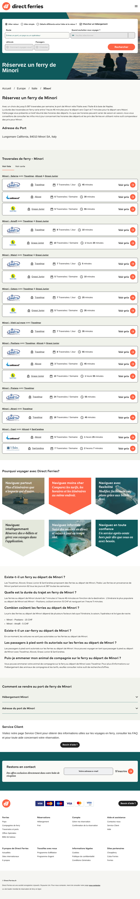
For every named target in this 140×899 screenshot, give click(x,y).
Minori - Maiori (9, 255)
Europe (21, 88)
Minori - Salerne (10, 176)
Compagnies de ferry (11, 825)
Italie (34, 88)
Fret (39, 825)
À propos (6, 860)
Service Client (113, 825)
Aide (109, 829)
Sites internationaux (10, 856)
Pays (4, 821)
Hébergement (43, 821)
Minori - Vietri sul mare (13, 323)
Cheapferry (112, 852)
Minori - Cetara (10, 289)
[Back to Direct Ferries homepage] (22, 6)
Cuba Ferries (112, 856)
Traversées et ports (10, 829)
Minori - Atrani (9, 409)
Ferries (110, 860)
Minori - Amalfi (9, 221)
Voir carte (20, 166)
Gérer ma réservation (81, 821)
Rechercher (121, 46)
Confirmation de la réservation (85, 825)
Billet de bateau (8, 837)
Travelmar (29, 176)
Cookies (75, 852)
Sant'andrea (38, 429)
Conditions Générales (81, 860)
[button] (70, 697)
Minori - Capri (9, 429)
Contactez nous (113, 821)
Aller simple (29, 24)
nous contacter (94, 885)
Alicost (38, 176)
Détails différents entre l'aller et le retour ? (58, 24)
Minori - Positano (11, 343)
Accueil (6, 88)
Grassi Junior (51, 176)
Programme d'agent (45, 856)
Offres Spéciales (9, 833)
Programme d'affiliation (47, 852)
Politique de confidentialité (83, 856)
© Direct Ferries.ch (9, 880)
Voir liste (6, 166)
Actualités (6, 852)
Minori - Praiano (10, 388)
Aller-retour (13, 24)
